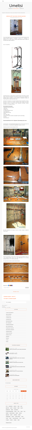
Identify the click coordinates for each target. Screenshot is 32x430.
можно (15, 411)
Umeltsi (16, 5)
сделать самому (17, 416)
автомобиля (10, 406)
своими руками (8, 416)
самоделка (15, 414)
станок (10, 418)
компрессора (8, 409)
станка (22, 416)
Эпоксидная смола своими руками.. (14, 375)
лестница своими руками (9, 411)
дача (21, 406)
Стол (6, 406)
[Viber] (12, 285)
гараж (18, 406)
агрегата (15, 406)
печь (24, 411)
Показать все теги (8, 422)
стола (20, 418)
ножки (21, 411)
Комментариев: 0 (7, 287)
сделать (13, 416)
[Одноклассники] (9, 285)
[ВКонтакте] (8, 285)
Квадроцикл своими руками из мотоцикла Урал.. (16, 362)
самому (19, 414)
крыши (12, 409)
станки (7, 418)
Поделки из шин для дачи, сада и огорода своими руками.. (18, 349)
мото (18, 411)
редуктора (7, 414)
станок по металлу (15, 418)
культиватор (16, 409)
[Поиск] (29, 1)
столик (23, 418)
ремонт (11, 414)
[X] (11, 285)
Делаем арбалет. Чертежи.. (13, 353)
